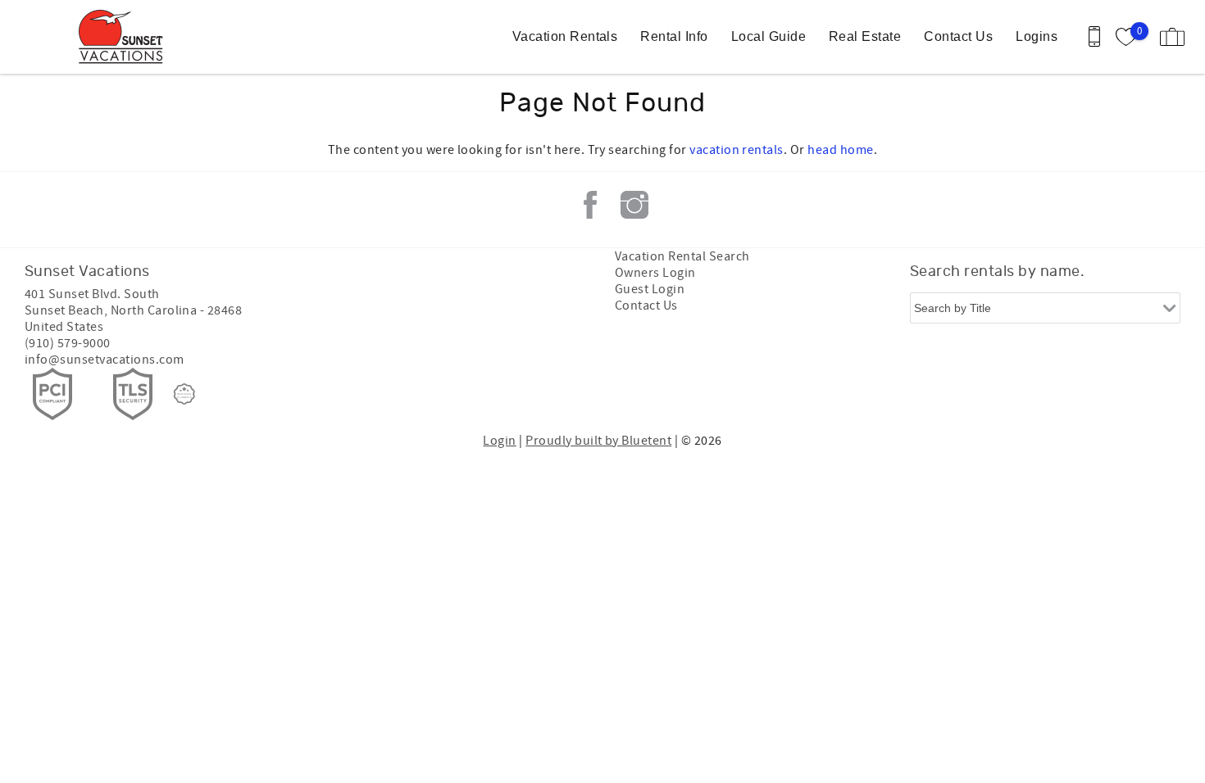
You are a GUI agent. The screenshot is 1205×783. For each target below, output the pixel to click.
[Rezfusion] (184, 394)
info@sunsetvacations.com (104, 359)
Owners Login (655, 273)
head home (840, 150)
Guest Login (649, 289)
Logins (1036, 36)
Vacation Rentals (565, 36)
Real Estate (865, 36)
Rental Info (673, 36)
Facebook (590, 204)
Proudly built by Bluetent (598, 440)
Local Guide (768, 36)
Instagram (634, 204)
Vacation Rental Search (682, 256)
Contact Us (958, 36)
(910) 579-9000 (68, 343)
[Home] (125, 37)
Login (499, 440)
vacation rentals (736, 150)
